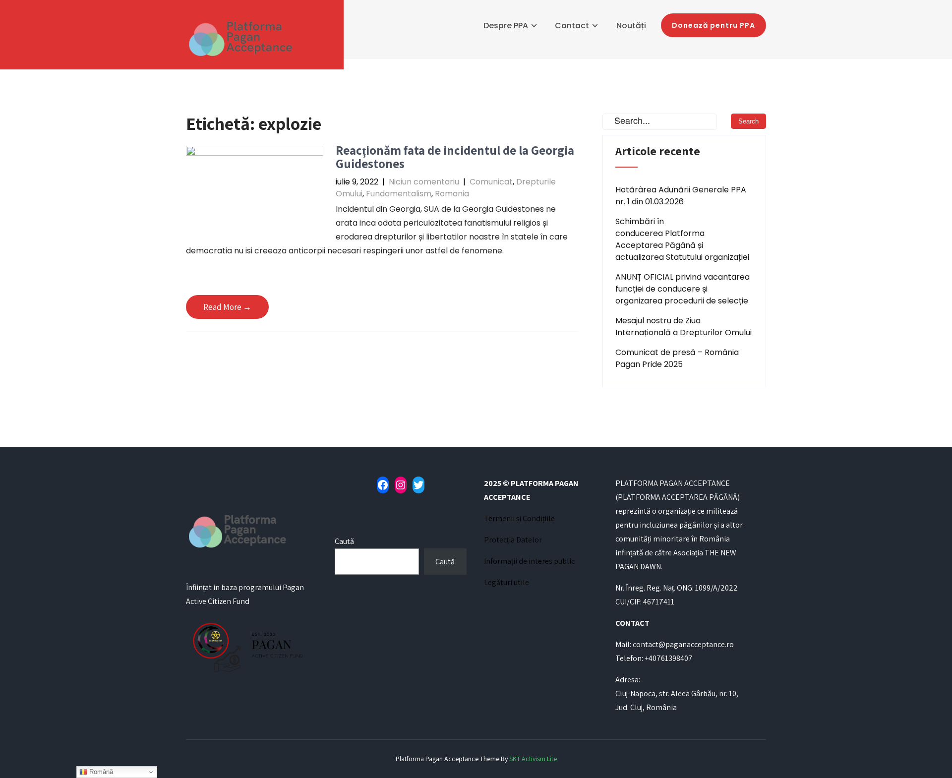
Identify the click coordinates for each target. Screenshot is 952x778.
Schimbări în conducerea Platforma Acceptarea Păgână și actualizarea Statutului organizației (682, 239)
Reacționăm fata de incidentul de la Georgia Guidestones (455, 157)
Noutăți (631, 25)
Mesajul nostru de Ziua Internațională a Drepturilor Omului (683, 326)
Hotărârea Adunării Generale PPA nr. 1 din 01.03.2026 (680, 195)
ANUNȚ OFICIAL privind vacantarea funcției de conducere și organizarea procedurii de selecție (682, 288)
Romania (452, 193)
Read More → (227, 306)
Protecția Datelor (513, 540)
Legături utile (506, 582)
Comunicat (491, 181)
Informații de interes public (529, 561)
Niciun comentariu (424, 181)
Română (100, 772)
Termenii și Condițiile (519, 518)
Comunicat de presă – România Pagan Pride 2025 (677, 358)
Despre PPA (505, 25)
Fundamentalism (398, 193)
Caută (344, 541)
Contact (572, 25)
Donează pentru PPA (713, 25)
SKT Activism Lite (533, 758)
